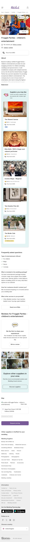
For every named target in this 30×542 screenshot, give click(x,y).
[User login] (27, 7)
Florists (17, 453)
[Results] (2, 17)
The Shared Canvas (11, 119)
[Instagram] (13, 520)
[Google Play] (19, 512)
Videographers (15, 456)
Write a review (15, 344)
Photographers (5, 456)
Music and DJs (5, 450)
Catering (11, 453)
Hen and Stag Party (6, 472)
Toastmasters (17, 472)
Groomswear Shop (6, 466)
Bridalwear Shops (19, 447)
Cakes (13, 450)
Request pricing (15, 423)
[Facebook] (2, 520)
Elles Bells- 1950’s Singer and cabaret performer (15, 150)
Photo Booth (4, 462)
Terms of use (12, 488)
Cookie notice (5, 493)
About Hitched (18, 498)
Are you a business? (6, 498)
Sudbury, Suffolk (8, 48)
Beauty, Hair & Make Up (7, 441)
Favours (19, 450)
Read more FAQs (15, 307)
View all (24, 31)
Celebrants (4, 475)
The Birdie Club (10, 233)
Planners (12, 462)
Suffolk (14, 12)
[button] (15, 334)
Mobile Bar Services (21, 444)
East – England (5, 12)
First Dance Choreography (8, 469)
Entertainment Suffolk (7, 416)
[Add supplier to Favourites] (27, 17)
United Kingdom (9, 528)
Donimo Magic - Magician (13, 179)
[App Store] (7, 512)
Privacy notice (17, 490)
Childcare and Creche (15, 475)
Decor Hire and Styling (7, 444)
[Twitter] (6, 520)
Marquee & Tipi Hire (17, 459)
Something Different (6, 447)
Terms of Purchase (6, 490)
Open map (24, 404)
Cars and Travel (5, 459)
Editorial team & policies (7, 500)
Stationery (4, 453)
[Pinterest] (10, 520)
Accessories (20, 462)
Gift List (3, 503)
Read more (4, 84)
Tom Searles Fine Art (12, 206)
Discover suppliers (15, 387)
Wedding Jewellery (6, 478)
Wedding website (12, 503)
